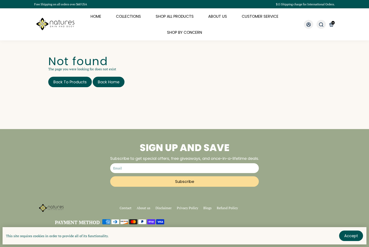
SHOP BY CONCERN (184, 32)
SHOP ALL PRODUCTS (175, 16)
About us (143, 208)
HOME (96, 16)
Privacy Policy (187, 208)
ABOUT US (217, 16)
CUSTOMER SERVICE (260, 16)
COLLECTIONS (128, 16)
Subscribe (184, 181)
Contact (126, 208)
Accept (351, 235)
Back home (108, 82)
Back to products (70, 82)
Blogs (207, 208)
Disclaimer (163, 208)
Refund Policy (227, 208)
